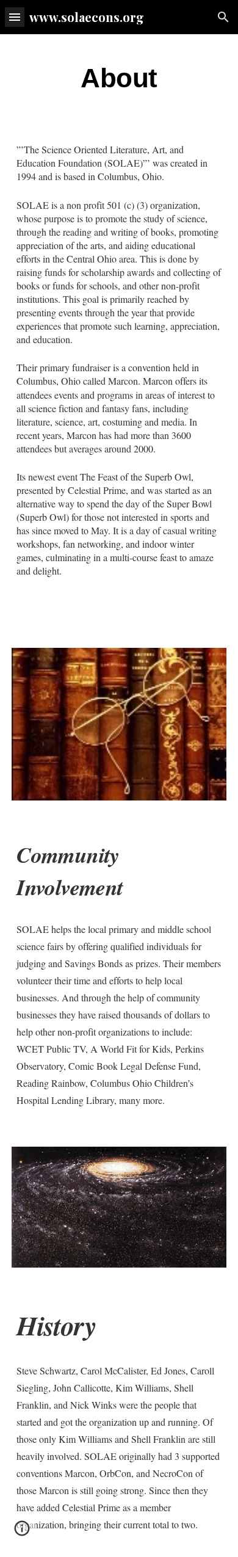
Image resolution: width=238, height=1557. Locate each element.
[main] (119, 78)
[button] (14, 17)
